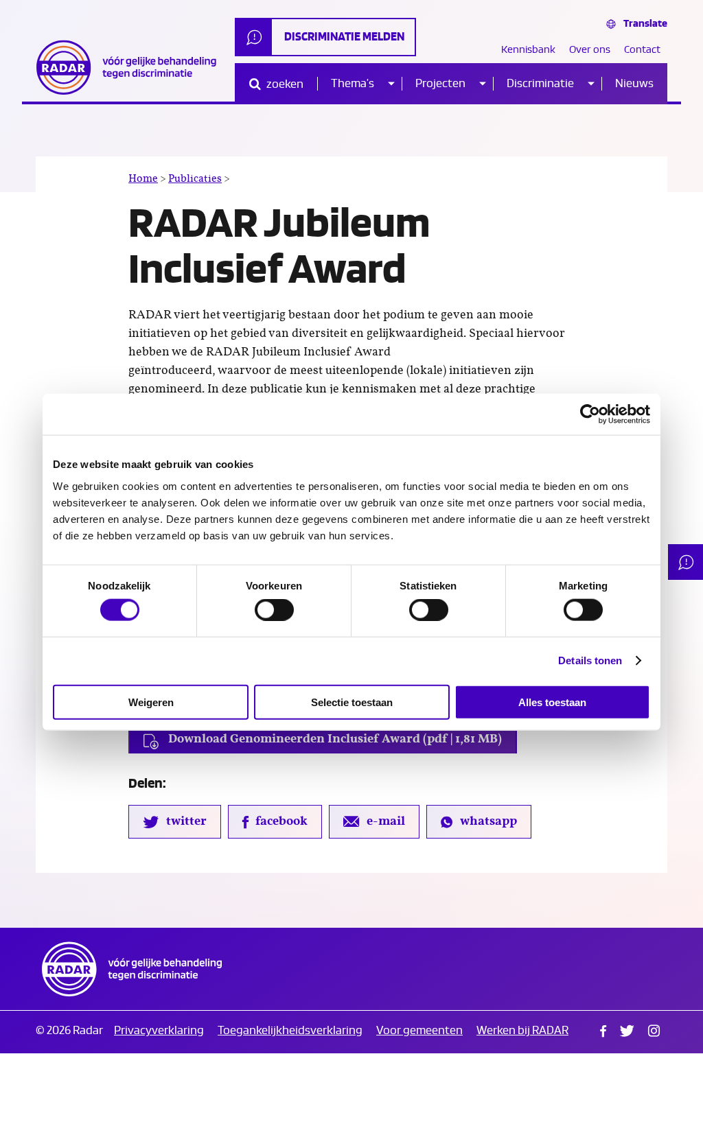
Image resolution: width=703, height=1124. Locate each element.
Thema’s (352, 83)
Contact (642, 50)
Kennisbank (528, 50)
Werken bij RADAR (522, 1030)
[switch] (274, 610)
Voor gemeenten (419, 1030)
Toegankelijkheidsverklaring (290, 1030)
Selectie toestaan (352, 701)
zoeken (283, 84)
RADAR (132, 968)
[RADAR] (132, 67)
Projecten (440, 83)
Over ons (589, 50)
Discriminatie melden (344, 36)
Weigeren (151, 701)
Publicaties (195, 178)
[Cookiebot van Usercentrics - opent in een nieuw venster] (590, 414)
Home (143, 178)
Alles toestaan (552, 701)
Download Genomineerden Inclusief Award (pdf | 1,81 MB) (333, 739)
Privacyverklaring (159, 1030)
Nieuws (634, 83)
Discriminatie (540, 83)
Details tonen (590, 660)
